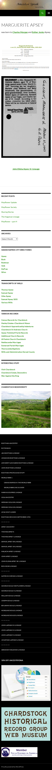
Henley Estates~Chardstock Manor (15, 323)
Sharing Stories (7, 212)
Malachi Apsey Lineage (11, 551)
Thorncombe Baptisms (10, 349)
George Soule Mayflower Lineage (16, 586)
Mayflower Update (9, 202)
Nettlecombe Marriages (11, 342)
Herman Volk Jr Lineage (11, 507)
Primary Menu (49, 13)
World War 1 (6, 478)
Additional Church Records (12, 336)
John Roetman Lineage (11, 468)
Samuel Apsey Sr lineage (11, 542)
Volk (3, 266)
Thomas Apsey (7, 290)
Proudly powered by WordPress (12, 767)
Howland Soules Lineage (12, 615)
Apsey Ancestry (8, 527)
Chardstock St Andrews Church (14, 329)
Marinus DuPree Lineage (11, 492)
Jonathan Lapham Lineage (12, 640)
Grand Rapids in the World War (17, 483)
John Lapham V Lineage (11, 635)
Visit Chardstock (8, 369)
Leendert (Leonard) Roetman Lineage (17, 463)
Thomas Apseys (7, 532)
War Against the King (10, 376)
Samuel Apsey (7, 293)
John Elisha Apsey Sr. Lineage (13, 561)
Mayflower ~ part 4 (9, 221)
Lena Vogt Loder (8, 512)
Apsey (3, 256)
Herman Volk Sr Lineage (11, 502)
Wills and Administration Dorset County (18, 352)
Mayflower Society (9, 207)
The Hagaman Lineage (10, 217)
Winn (3, 272)
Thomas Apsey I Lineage (11, 537)
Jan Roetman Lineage (10, 453)
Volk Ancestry (7, 497)
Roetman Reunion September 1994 (15, 517)
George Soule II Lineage (11, 591)
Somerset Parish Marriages (12, 345)
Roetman (5, 262)
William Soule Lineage (10, 596)
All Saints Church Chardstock (13, 339)
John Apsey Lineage (9, 556)
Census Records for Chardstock (14, 320)
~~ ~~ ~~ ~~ (5, 522)
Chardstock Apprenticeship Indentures (17, 326)
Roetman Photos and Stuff (13, 473)
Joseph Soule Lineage (10, 601)
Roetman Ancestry (9, 443)
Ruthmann (6, 448)
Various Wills (7, 302)
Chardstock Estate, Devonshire (14, 373)
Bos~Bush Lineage (9, 566)
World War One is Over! (14, 487)
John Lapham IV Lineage (11, 630)
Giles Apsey (6, 296)
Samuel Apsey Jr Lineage (11, 546)
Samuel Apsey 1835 (9, 299)
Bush (3, 259)
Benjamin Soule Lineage (11, 606)
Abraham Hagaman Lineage (13, 650)
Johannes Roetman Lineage (13, 458)
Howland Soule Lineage (11, 610)
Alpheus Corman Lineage (12, 576)
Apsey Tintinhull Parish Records (14, 333)
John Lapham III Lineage (11, 625)
